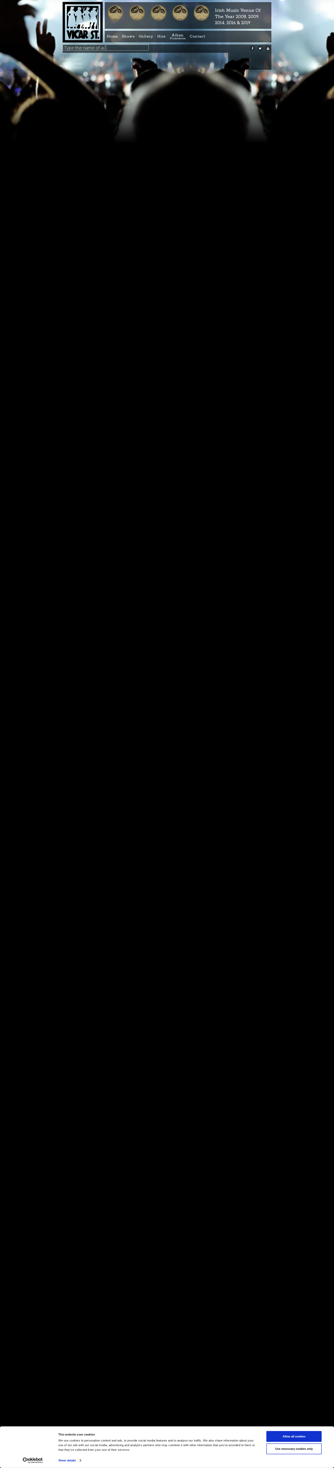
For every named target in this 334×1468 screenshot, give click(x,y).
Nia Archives (138, 289)
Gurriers (76, 406)
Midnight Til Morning (83, 516)
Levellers (76, 482)
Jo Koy (130, 722)
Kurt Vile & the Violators (86, 467)
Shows (128, 36)
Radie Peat (134, 867)
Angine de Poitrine (82, 180)
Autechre (76, 195)
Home (112, 36)
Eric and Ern (136, 482)
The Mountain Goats (84, 751)
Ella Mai (76, 346)
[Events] (193, 90)
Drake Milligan (80, 323)
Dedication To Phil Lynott (86, 316)
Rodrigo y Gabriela (142, 1252)
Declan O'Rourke (81, 308)
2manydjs (134, 433)
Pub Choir (77, 584)
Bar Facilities (105, 69)
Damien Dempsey (142, 819)
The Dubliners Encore (84, 736)
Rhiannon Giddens (82, 599)
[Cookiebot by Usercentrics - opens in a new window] (33, 1460)
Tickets (130, 203)
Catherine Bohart (82, 218)
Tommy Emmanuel (83, 804)
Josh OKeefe (136, 1348)
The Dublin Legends (83, 728)
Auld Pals (133, 1156)
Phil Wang (77, 577)
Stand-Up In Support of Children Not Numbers (170, 337)
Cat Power (77, 210)
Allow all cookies (294, 1436)
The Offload (78, 759)
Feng (74, 369)
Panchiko (77, 562)
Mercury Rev (78, 497)
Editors (75, 331)
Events (178, 111)
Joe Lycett (135, 963)
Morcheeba (78, 524)
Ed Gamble (78, 339)
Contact (197, 36)
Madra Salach (79, 489)
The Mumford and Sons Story (153, 1204)
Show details (67, 1460)
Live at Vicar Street (111, 69)
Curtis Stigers (138, 530)
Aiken (178, 36)
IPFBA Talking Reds (144, 241)
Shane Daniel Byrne (144, 1059)
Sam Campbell (80, 649)
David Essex (78, 286)
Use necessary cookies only (294, 1448)
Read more (180, 142)
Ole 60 (75, 554)
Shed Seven (78, 671)
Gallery (146, 36)
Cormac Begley (80, 241)
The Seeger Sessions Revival (88, 766)
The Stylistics (79, 774)
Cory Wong (78, 248)
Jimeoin (132, 578)
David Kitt (77, 293)
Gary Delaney (79, 384)
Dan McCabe (136, 771)
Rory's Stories (79, 626)
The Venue (235, 111)
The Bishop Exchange (84, 713)
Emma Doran (79, 354)
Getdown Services (82, 391)
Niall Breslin (78, 539)
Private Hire (123, 69)
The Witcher (78, 781)
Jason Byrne (136, 385)
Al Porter (76, 173)
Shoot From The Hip (83, 679)
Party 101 (133, 915)
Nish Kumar (78, 546)
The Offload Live (141, 1108)
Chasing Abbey (80, 225)
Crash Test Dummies (84, 256)
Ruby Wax (77, 634)
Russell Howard (80, 641)
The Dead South (140, 626)
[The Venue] (246, 90)
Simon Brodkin (80, 686)
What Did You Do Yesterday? (89, 811)
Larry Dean (135, 674)
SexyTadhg (78, 656)
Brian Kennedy (80, 203)
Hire (161, 36)
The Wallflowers (80, 796)
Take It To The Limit (83, 706)
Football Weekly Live (145, 1300)
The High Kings (141, 1011)
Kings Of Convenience (147, 1397)
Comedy (117, 69)
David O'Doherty (141, 193)
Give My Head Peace (84, 399)
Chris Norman (80, 233)
